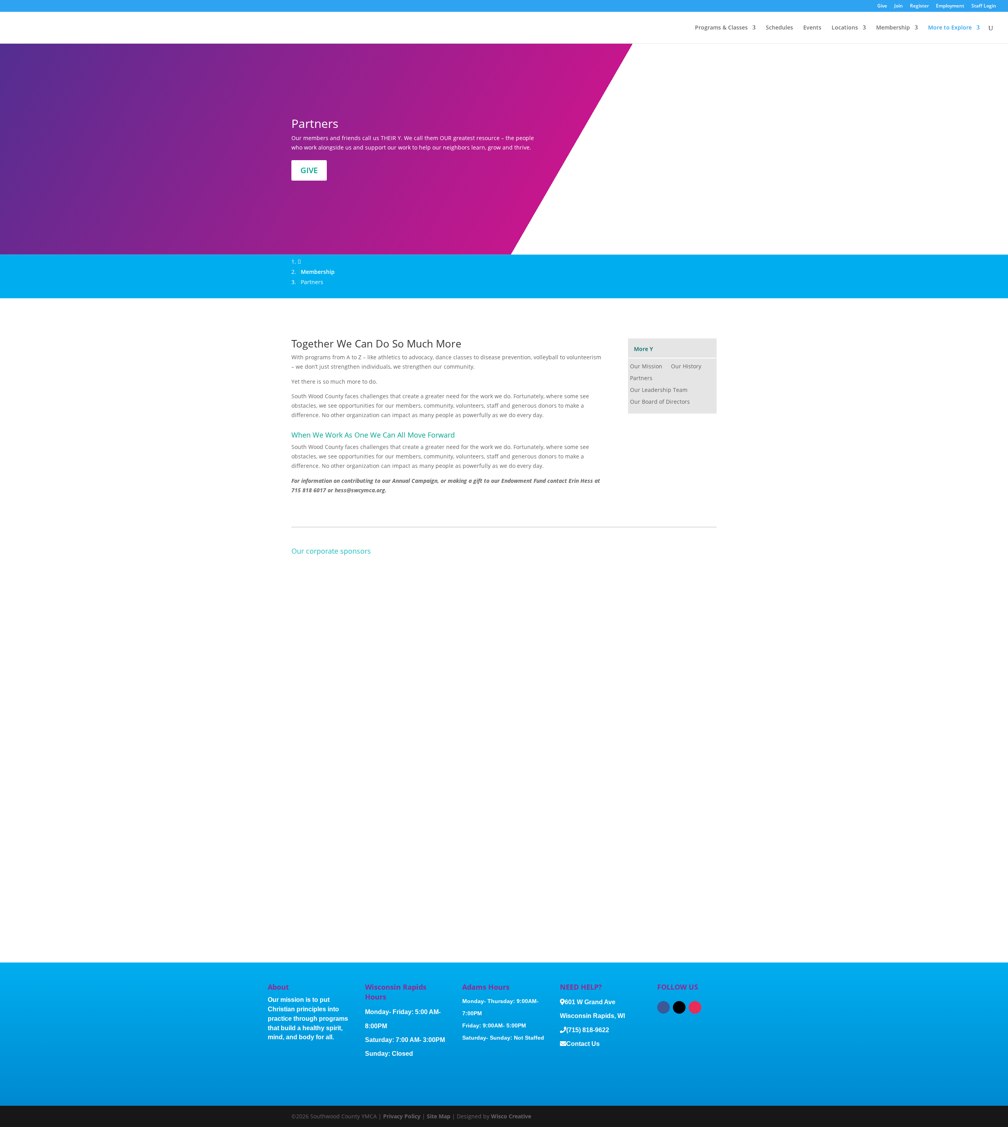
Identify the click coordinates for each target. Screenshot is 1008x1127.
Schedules (779, 28)
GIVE (309, 170)
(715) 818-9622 (587, 1030)
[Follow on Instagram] (695, 1007)
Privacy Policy (402, 1116)
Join (898, 6)
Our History (686, 367)
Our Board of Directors (660, 402)
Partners (641, 378)
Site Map (438, 1116)
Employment (950, 6)
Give (882, 6)
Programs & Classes (721, 28)
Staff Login (983, 6)
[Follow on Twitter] (679, 1007)
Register (919, 6)
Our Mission (646, 367)
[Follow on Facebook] (663, 1007)
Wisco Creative (511, 1116)
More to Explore (950, 28)
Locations (845, 28)
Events (812, 28)
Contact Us (583, 1043)
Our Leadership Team (658, 390)
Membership (893, 28)
